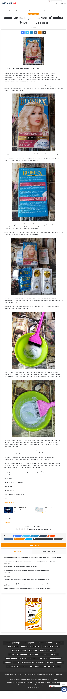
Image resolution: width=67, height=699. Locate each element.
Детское (59, 643)
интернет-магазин (51, 666)
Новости (54, 655)
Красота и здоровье (22, 10)
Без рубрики (29, 643)
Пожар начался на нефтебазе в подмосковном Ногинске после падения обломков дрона (29, 584)
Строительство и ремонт (33, 662)
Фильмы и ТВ (13, 666)
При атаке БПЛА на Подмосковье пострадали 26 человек (20, 566)
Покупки (43, 658)
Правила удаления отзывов (26, 685)
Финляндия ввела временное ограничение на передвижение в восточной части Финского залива (32, 557)
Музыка (44, 655)
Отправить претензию (41, 685)
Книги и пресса (19, 651)
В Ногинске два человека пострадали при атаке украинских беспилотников (26, 579)
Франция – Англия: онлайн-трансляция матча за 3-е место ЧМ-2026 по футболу (27, 588)
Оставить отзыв (33, 545)
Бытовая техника (45, 643)
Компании (33, 651)
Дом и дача (13, 647)
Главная (12, 10)
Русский (53, 686)
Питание (33, 658)
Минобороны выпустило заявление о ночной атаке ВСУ (20, 575)
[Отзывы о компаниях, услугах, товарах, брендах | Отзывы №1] (9, 3)
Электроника (35, 666)
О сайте (47, 682)
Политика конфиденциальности (16, 682)
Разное (8, 662)
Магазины (34, 655)
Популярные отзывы (48, 551)
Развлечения (55, 658)
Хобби (24, 666)
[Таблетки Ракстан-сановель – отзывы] (39, 510)
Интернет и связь (51, 647)
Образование (11, 658)
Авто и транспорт (12, 643)
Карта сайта (29, 682)
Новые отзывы (16, 551)
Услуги (59, 662)
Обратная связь (39, 682)
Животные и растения (30, 647)
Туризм (50, 662)
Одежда (23, 658)
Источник (7, 522)
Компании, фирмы (47, 651)
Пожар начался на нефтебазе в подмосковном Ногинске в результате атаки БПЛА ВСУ (29, 561)
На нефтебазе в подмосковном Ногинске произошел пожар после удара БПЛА (26, 570)
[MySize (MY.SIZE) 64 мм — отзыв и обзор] (8, 510)
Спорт (16, 662)
